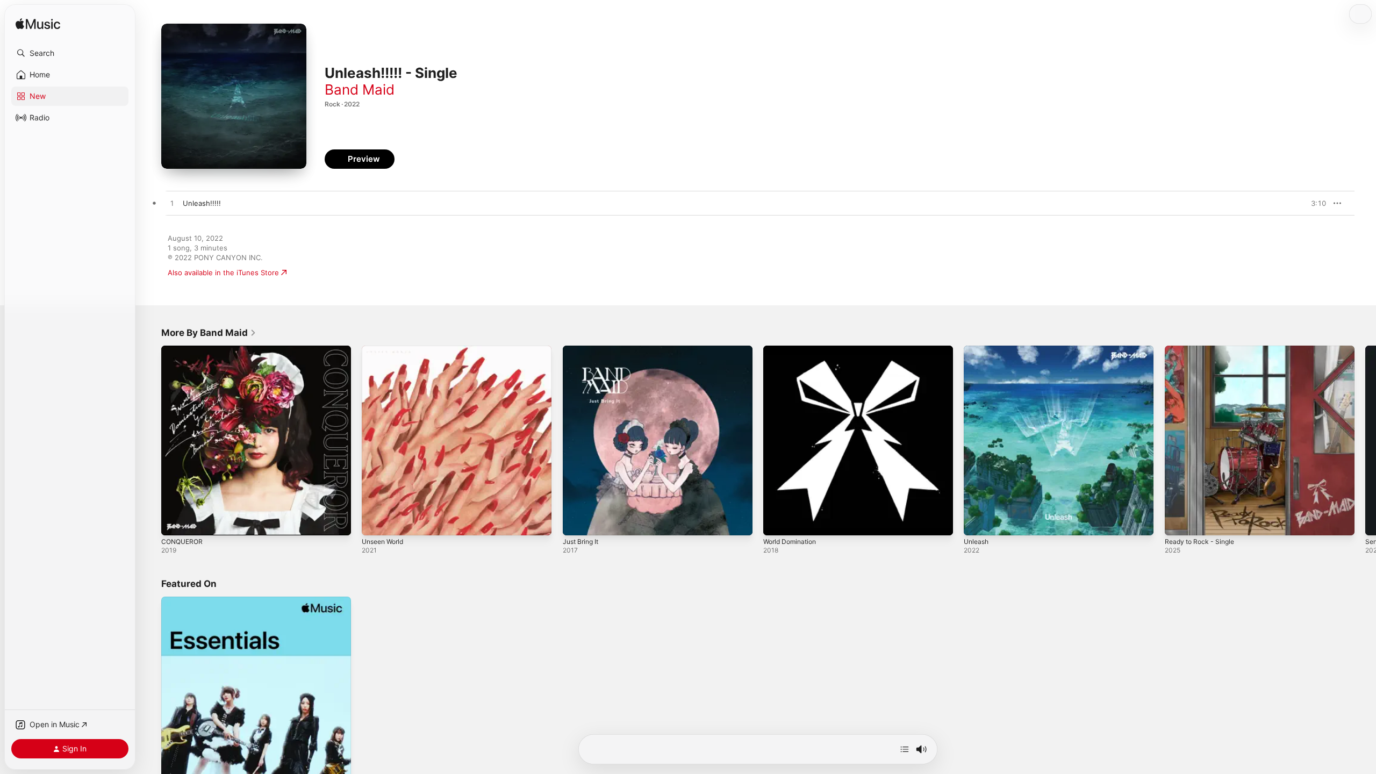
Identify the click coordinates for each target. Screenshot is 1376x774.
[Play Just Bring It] (576, 522)
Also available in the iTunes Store (223, 272)
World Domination (792, 350)
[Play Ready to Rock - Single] (1178, 522)
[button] (70, 53)
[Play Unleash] (977, 522)
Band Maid (360, 89)
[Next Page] (1365, 441)
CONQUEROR (183, 350)
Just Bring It (583, 350)
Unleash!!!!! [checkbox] (202, 203)
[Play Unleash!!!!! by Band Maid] (172, 204)
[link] (208, 333)
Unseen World (385, 350)
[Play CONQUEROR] (175, 522)
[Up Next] (904, 749)
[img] (38, 24)
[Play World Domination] (777, 522)
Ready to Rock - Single (1203, 350)
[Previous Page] (150, 441)
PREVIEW (1314, 203)
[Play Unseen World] (375, 522)
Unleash (977, 350)
